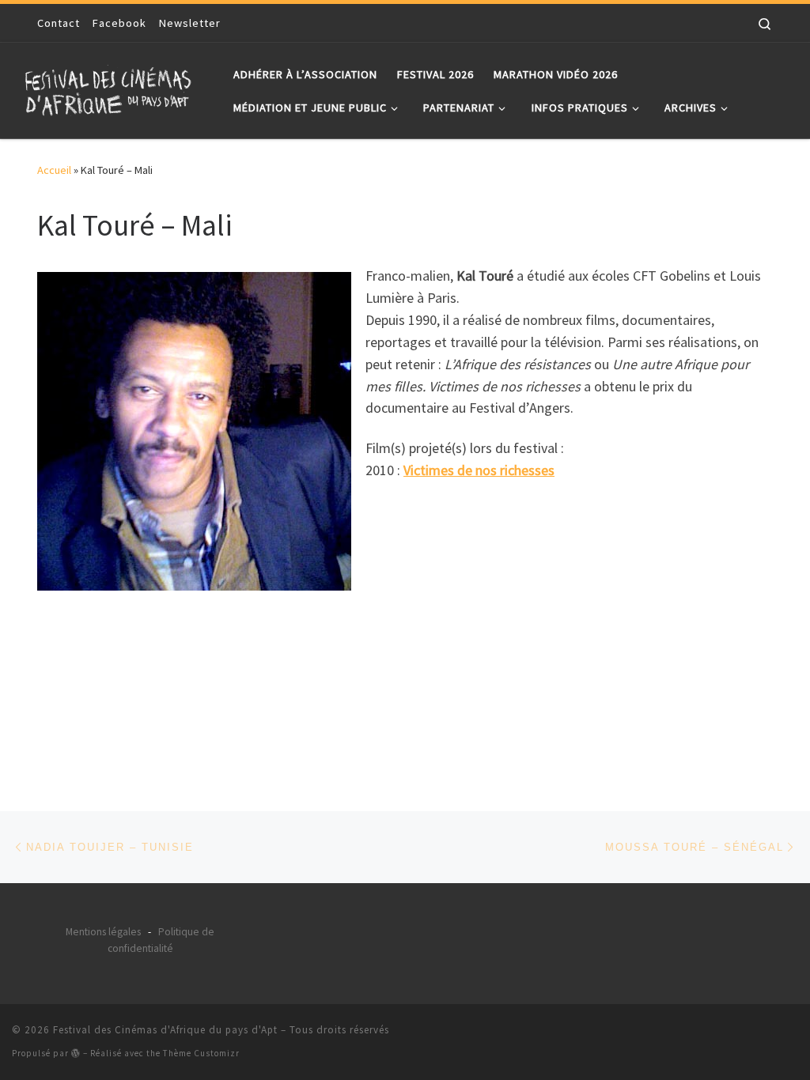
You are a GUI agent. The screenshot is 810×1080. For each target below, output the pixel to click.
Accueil (54, 170)
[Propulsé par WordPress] (76, 1052)
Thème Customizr (201, 1053)
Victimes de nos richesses (479, 470)
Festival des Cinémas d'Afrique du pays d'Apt (165, 1030)
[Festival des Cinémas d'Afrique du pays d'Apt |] (111, 87)
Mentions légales (103, 931)
